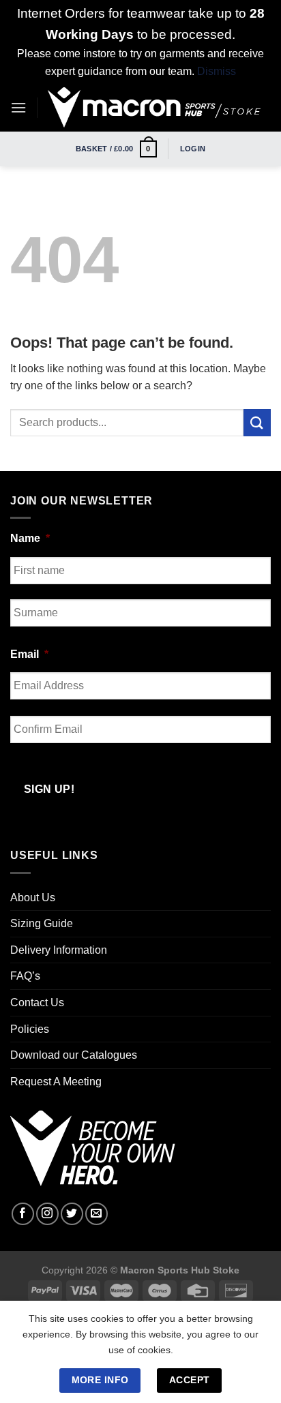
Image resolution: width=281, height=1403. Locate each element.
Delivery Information (58, 950)
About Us (32, 897)
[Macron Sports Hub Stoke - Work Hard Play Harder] (154, 107)
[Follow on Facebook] (23, 1214)
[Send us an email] (96, 1214)
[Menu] (18, 107)
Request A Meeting (56, 1081)
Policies (29, 1029)
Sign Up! (49, 789)
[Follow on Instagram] (47, 1214)
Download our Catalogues (73, 1055)
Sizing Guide (41, 923)
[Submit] (257, 422)
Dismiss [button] (216, 71)
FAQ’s (25, 976)
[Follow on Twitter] (72, 1214)
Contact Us (37, 1002)
